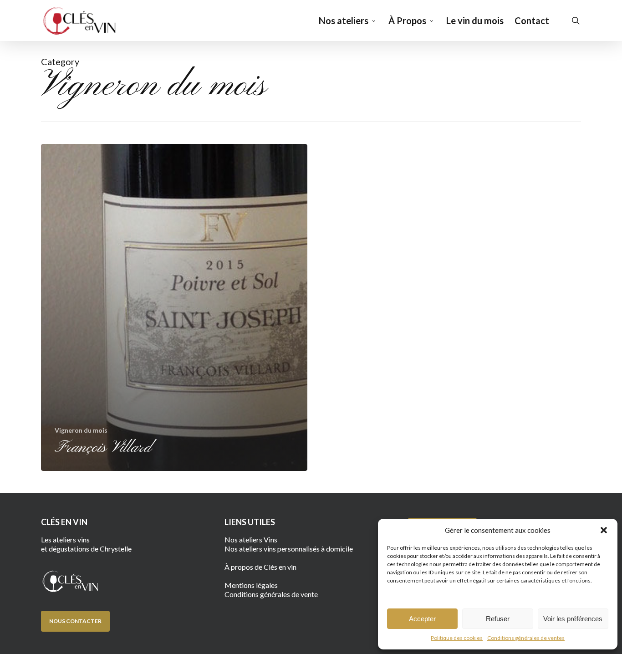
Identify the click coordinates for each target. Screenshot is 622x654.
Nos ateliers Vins (250, 539)
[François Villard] (174, 307)
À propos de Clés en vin (260, 566)
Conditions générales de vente (271, 594)
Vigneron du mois (81, 430)
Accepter (422, 619)
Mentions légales (251, 585)
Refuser (498, 619)
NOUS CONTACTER (75, 621)
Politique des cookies (457, 637)
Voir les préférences (572, 619)
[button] (603, 530)
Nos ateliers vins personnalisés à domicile (288, 548)
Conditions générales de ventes (526, 637)
